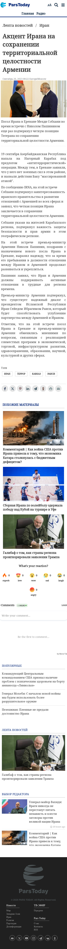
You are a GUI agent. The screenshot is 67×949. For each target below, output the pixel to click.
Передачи (38, 910)
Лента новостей (18, 25)
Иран (44, 25)
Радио (40, 13)
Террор (21, 373)
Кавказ (36, 373)
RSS (36, 929)
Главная (28, 13)
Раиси (51, 373)
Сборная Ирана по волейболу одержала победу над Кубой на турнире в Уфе (33, 507)
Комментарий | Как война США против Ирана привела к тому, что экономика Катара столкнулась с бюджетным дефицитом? (33, 455)
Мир (8, 910)
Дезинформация (13, 926)
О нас (36, 923)
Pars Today (17, 5)
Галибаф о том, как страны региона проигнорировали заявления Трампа (31, 555)
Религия (10, 920)
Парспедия (11, 923)
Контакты (38, 926)
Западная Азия (13, 914)
